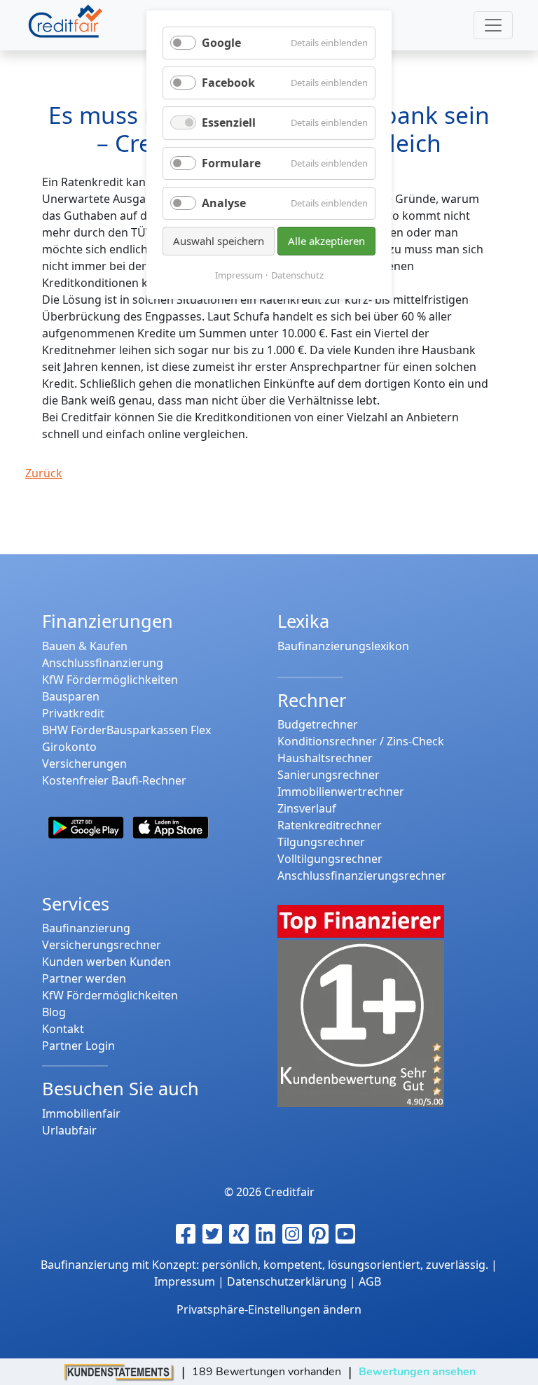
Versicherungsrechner (101, 944)
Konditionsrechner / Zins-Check (360, 741)
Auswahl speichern (218, 241)
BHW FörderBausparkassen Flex (126, 730)
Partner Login (78, 1045)
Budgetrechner (317, 724)
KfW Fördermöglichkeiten (110, 679)
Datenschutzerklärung (287, 1281)
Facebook (228, 82)
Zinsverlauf (306, 808)
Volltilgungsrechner (329, 858)
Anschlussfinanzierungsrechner (361, 875)
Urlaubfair (69, 1130)
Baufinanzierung (86, 928)
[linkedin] (269, 1233)
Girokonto (69, 746)
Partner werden (84, 978)
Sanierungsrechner (328, 774)
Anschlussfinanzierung (102, 662)
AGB (370, 1281)
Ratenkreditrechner (329, 825)
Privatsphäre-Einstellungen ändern (269, 1309)
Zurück (43, 473)
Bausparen (70, 696)
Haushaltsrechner (325, 758)
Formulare (231, 163)
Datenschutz (297, 275)
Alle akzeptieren (326, 241)
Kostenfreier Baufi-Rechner (114, 780)
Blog (54, 1012)
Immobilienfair (81, 1113)
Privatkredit (73, 713)
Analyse (224, 203)
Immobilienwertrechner (340, 791)
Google (221, 42)
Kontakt (63, 1028)
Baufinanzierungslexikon (343, 646)
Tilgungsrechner (321, 842)
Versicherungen (84, 763)
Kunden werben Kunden (106, 961)
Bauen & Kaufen (84, 646)
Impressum (239, 275)
